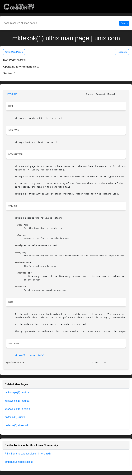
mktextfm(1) (37, 355)
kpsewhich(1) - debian (17, 409)
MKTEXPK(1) (12, 94)
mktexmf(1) (21, 355)
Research (122, 52)
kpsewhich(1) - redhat (17, 400)
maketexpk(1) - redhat (17, 392)
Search (124, 23)
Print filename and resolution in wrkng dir (28, 453)
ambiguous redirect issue (19, 461)
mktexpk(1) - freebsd (16, 425)
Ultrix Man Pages (14, 52)
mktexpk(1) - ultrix (15, 417)
